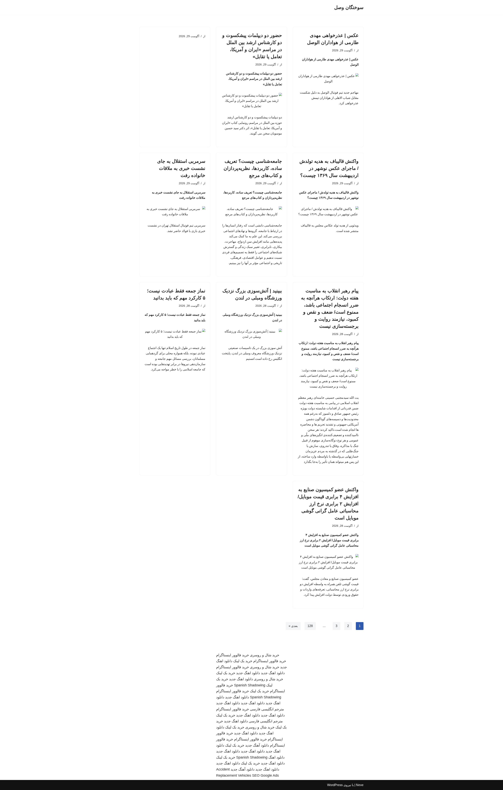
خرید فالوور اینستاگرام (232, 655)
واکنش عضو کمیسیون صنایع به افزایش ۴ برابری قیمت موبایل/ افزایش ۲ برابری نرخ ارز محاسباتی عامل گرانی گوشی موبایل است (328, 503)
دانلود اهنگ (276, 757)
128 (310, 626)
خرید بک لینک (242, 661)
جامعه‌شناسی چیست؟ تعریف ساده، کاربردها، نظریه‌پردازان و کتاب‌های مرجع (253, 168)
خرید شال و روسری (264, 655)
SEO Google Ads (265, 775)
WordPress (335, 785)
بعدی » (293, 626)
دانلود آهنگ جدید (257, 745)
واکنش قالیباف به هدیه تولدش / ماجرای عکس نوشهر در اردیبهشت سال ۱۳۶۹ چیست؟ (329, 168)
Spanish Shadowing (249, 685)
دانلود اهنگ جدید (273, 673)
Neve (359, 785)
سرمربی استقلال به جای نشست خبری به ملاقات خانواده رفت (181, 168)
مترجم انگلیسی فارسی (267, 709)
